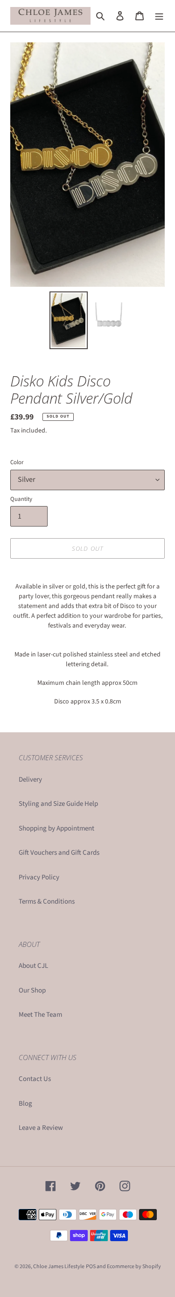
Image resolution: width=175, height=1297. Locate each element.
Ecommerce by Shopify (134, 1266)
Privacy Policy (39, 877)
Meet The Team (40, 1015)
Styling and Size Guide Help (58, 804)
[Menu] (159, 16)
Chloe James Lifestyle (58, 1266)
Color (17, 462)
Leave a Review (41, 1128)
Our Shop (32, 990)
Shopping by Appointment (56, 828)
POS (91, 1266)
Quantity (21, 499)
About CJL (33, 966)
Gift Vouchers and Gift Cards (59, 853)
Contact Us (35, 1079)
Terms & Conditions (47, 901)
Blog (25, 1103)
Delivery (30, 779)
